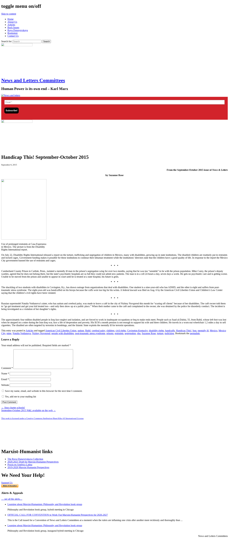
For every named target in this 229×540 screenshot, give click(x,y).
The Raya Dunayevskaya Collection (25, 459)
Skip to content (8, 13)
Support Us (6, 482)
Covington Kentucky (137, 330)
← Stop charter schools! (13, 407)
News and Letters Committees (33, 80)
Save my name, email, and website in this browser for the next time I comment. (43, 391)
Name (5, 373)
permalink (195, 333)
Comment (7, 368)
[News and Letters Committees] (10, 95)
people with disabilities (62, 333)
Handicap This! (183, 330)
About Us (12, 22)
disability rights (156, 330)
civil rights (121, 330)
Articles (11, 24)
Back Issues (13, 27)
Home (10, 19)
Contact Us (13, 36)
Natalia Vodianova (22, 333)
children (110, 330)
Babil (88, 330)
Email (5, 379)
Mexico (213, 330)
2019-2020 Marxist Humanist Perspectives (28, 467)
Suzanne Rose (149, 333)
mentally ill (203, 330)
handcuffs (170, 330)
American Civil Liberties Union (60, 330)
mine (9, 333)
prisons (109, 333)
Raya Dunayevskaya (17, 30)
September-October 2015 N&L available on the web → (28, 410)
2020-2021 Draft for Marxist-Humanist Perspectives (33, 461)
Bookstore (12, 33)
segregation (130, 333)
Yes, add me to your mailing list (20, 396)
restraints (119, 333)
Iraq (194, 330)
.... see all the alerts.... (11, 499)
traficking (169, 333)
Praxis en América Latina (19, 464)
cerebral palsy (98, 330)
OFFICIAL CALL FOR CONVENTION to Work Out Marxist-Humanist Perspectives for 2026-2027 (57, 515)
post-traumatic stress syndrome (90, 333)
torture (160, 333)
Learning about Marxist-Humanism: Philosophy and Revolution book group (44, 504)
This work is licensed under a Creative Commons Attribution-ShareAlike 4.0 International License (42, 418)
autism (81, 330)
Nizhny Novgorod (41, 333)
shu (139, 333)
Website (5, 385)
